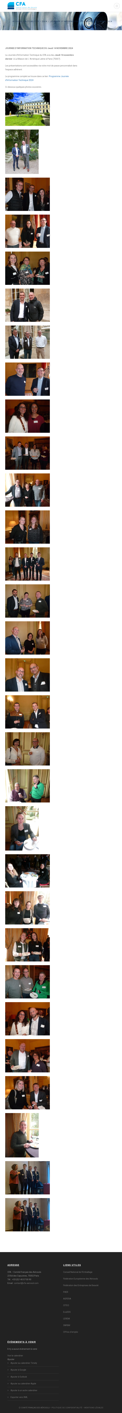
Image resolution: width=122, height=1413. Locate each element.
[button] (10, 1359)
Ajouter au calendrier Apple (23, 1383)
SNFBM (66, 1325)
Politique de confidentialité (67, 1408)
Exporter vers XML (19, 1397)
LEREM (66, 1318)
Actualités (32, 21)
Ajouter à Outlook (19, 1377)
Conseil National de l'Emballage (77, 1272)
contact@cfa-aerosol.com (26, 1283)
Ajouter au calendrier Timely (24, 1363)
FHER (65, 1292)
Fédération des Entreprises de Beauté (80, 1285)
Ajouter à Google (18, 1370)
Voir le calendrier (15, 1355)
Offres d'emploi (70, 1332)
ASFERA (67, 1298)
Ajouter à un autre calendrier (24, 1390)
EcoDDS (67, 1312)
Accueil (17, 21)
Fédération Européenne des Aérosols (80, 1279)
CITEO (66, 1305)
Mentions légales (93, 1408)
